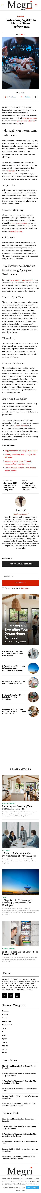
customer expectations (18, 223)
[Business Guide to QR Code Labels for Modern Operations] (33, 697)
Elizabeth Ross (9, 642)
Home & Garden (8, 803)
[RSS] (10, 995)
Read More (20, 1190)
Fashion (20, 16)
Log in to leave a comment (20, 564)
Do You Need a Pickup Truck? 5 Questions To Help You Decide (29, 486)
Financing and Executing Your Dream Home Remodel (16, 631)
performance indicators (26, 121)
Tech (4, 897)
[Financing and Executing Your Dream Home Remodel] (20, 619)
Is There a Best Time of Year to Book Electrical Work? (13, 683)
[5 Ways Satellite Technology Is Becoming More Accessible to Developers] (33, 668)
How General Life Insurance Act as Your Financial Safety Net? (10, 486)
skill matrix (11, 171)
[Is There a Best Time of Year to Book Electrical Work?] (33, 682)
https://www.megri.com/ (20, 514)
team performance (30, 118)
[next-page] (34, 597)
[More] (35, 97)
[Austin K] (20, 501)
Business (6, 850)
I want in (19, 583)
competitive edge (15, 231)
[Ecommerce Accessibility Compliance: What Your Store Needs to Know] (33, 711)
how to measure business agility (21, 280)
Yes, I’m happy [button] (32, 1187)
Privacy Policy (24, 588)
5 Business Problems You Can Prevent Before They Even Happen (12, 654)
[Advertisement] (20, 741)
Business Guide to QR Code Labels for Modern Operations (13, 697)
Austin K (21, 34)
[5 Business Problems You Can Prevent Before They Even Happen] (33, 653)
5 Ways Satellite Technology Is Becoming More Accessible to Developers (13, 668)
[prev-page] (30, 597)
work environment (21, 426)
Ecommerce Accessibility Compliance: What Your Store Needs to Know (14, 711)
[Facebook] (4, 995)
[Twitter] (17, 995)
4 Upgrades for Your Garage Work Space (21, 451)
